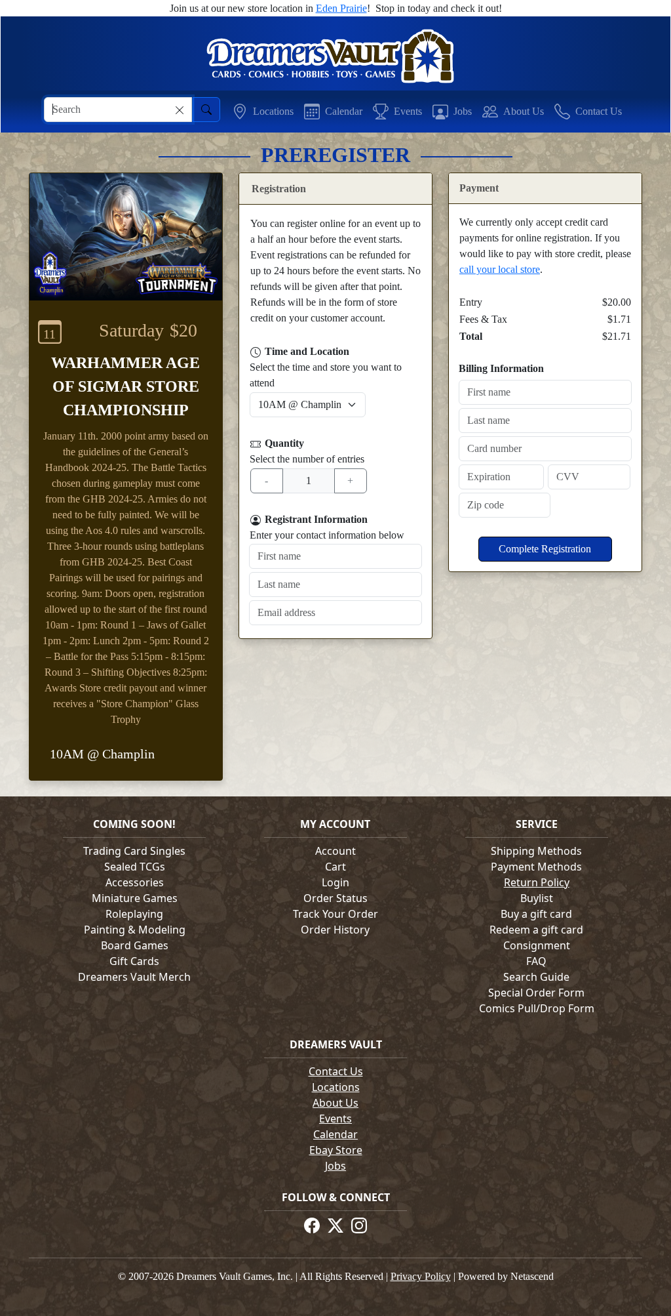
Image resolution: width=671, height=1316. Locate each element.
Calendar (335, 1134)
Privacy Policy (421, 1276)
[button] (263, 111)
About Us (335, 1103)
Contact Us (336, 1071)
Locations (336, 1087)
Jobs (335, 1166)
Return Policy (536, 882)
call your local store (499, 269)
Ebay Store (335, 1150)
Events (335, 1118)
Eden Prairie (341, 8)
